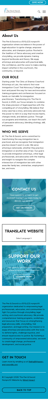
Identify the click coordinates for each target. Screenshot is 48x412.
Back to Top (24, 390)
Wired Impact (29, 380)
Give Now (37, 2)
